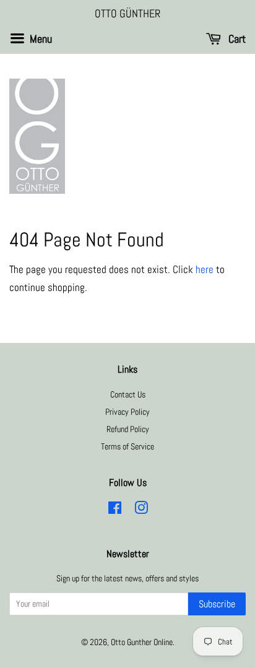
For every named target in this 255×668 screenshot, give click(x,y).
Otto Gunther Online (142, 642)
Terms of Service (127, 446)
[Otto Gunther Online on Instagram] (141, 510)
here (205, 269)
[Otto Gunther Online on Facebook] (115, 510)
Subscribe (217, 603)
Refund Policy (127, 429)
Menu (39, 39)
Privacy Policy (127, 411)
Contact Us (127, 394)
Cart (236, 39)
